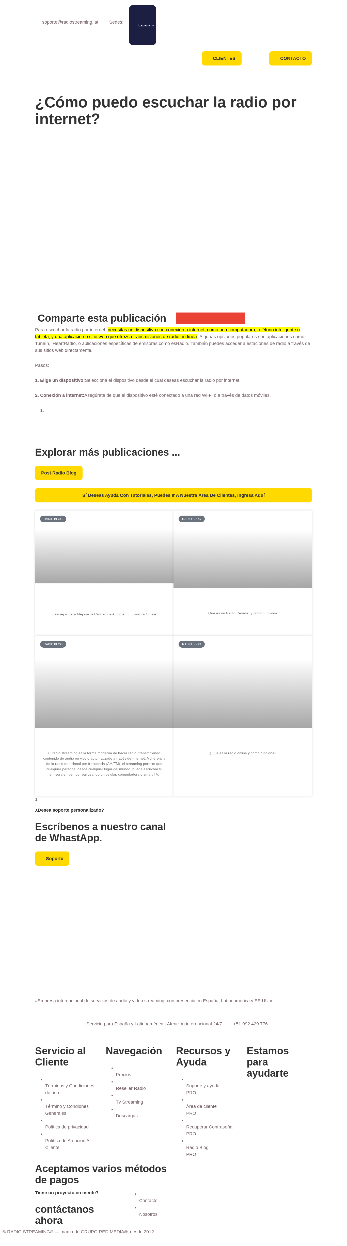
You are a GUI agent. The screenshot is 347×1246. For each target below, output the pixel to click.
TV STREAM (127, 80)
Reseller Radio (138, 68)
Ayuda (156, 80)
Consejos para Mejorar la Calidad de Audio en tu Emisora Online (104, 599)
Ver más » (104, 627)
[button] (181, 318)
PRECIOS (138, 57)
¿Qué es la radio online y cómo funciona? (243, 741)
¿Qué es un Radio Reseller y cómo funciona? (242, 601)
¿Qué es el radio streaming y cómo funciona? (104, 741)
